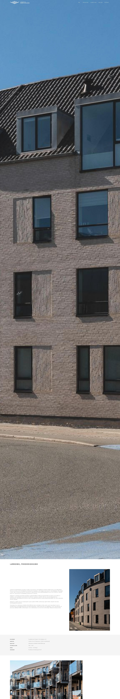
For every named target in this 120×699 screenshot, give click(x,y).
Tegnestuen (93, 2)
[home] (20, 2)
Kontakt (107, 2)
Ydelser (100, 2)
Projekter (85, 2)
